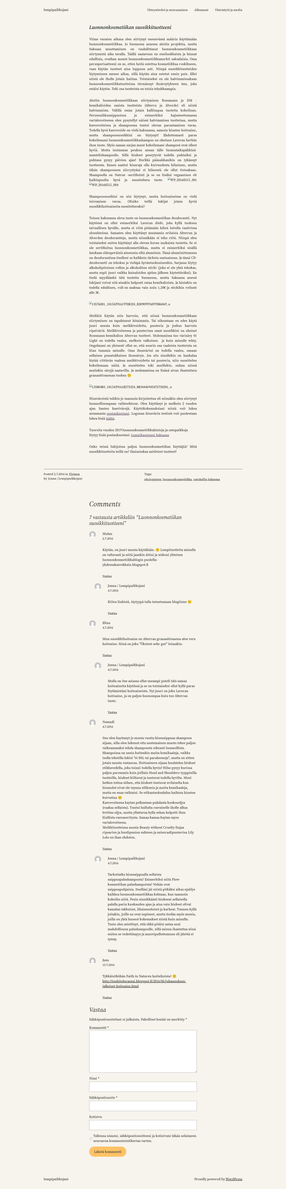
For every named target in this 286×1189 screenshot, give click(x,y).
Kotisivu (95, 1116)
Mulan (107, 533)
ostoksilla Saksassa (206, 479)
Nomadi (108, 722)
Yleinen (74, 474)
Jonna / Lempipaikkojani (126, 585)
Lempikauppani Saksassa (150, 435)
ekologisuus (152, 479)
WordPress (234, 1179)
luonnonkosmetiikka (177, 479)
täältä (110, 418)
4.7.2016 (113, 590)
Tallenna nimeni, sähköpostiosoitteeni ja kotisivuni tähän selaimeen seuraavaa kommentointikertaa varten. (144, 1138)
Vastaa (107, 576)
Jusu (105, 960)
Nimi (94, 1078)
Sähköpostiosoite (103, 1097)
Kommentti (99, 1027)
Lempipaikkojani (56, 9)
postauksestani (118, 413)
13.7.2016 (108, 965)
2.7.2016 (107, 538)
